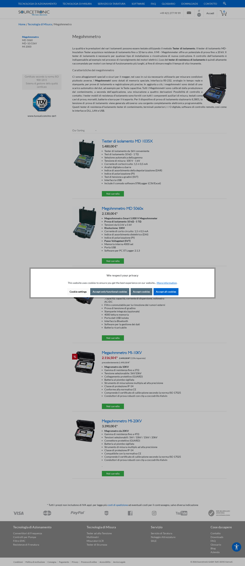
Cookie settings (78, 291)
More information (167, 282)
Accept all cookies (166, 291)
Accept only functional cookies (110, 291)
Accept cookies (141, 291)
